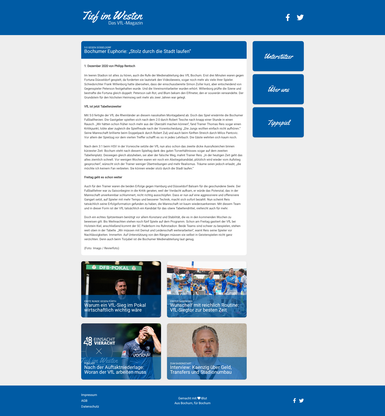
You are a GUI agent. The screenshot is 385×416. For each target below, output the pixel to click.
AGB (84, 401)
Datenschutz (90, 406)
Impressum (89, 395)
